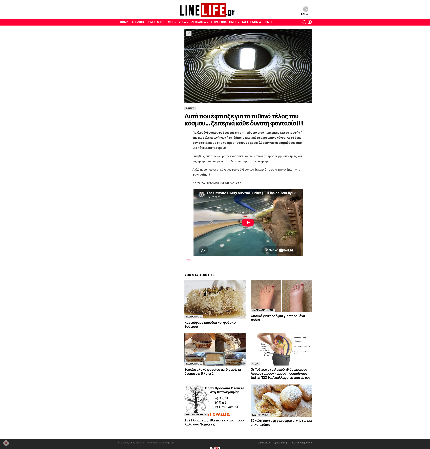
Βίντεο (269, 22)
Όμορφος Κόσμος (161, 22)
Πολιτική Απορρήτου (301, 442)
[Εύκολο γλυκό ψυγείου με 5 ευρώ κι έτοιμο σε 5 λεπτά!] (215, 349)
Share (188, 33)
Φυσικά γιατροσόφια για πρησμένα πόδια (278, 317)
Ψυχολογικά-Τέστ (196, 414)
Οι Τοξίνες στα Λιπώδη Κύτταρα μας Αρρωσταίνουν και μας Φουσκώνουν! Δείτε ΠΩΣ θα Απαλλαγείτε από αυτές (280, 373)
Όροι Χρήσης (280, 442)
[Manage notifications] (6, 443)
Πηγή (187, 260)
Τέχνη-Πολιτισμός (224, 22)
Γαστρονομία (251, 22)
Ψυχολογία (198, 22)
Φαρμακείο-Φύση (262, 310)
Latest (305, 14)
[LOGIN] (310, 22)
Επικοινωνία (264, 442)
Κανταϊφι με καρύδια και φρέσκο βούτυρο (209, 324)
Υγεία (182, 22)
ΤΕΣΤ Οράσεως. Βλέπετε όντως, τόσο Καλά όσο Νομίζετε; (214, 422)
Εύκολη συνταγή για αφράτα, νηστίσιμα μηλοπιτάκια (281, 422)
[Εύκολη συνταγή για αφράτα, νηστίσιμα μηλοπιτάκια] (281, 400)
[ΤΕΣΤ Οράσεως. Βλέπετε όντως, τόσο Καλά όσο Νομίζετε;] (215, 400)
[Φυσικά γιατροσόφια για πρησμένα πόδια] (281, 296)
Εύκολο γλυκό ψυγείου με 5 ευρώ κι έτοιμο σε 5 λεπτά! (212, 371)
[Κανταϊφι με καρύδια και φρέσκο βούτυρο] (215, 299)
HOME (124, 22)
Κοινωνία (138, 22)
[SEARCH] (304, 22)
